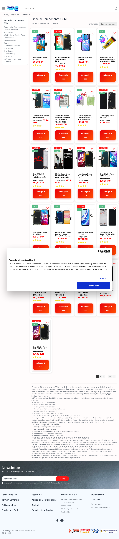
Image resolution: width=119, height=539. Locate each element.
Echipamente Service (12, 46)
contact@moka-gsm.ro (102, 507)
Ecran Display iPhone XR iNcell (85, 58)
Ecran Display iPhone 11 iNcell (40, 58)
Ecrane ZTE (8, 56)
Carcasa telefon (10, 40)
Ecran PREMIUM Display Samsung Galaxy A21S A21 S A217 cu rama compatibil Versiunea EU (40, 176)
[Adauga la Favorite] (47, 33)
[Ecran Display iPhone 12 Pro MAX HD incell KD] (85, 159)
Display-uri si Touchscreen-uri (15, 27)
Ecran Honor (8, 48)
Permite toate (93, 286)
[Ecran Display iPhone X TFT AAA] (107, 101)
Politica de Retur (9, 505)
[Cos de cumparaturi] (116, 8)
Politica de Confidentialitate (60, 483)
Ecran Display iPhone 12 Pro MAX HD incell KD (85, 175)
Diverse (6, 43)
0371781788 (98, 504)
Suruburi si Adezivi (11, 30)
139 (109, 376)
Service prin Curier (11, 510)
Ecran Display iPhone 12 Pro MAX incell (40, 348)
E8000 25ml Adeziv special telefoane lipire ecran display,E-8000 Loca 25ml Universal (107, 59)
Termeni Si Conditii (11, 500)
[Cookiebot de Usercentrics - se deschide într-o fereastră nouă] (100, 251)
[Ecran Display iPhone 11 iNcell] (40, 42)
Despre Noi (36, 495)
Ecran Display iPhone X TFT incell (85, 233)
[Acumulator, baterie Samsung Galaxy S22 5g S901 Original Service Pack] (63, 101)
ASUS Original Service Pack (14, 35)
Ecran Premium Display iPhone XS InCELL (41, 116)
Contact (35, 505)
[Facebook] (57, 521)
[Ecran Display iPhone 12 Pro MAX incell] (40, 332)
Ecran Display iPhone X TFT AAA (108, 116)
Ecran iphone (8, 51)
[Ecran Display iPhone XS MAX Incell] (107, 159)
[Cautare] (107, 8)
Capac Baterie (9, 38)
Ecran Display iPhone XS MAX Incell (107, 175)
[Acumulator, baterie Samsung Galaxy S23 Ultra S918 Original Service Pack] (85, 101)
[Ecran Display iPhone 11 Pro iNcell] (40, 217)
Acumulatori (8, 32)
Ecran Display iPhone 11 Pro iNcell (40, 233)
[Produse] (3, 8)
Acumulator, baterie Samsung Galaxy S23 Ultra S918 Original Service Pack (85, 117)
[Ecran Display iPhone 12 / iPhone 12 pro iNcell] (63, 42)
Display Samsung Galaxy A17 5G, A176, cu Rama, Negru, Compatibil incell (107, 234)
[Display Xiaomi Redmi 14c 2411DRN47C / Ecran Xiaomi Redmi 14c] (63, 159)
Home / (6, 15)
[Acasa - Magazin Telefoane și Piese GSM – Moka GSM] (13, 8)
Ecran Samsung (9, 54)
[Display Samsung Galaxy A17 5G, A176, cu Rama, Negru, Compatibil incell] (107, 217)
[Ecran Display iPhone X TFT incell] (85, 217)
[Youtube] (62, 521)
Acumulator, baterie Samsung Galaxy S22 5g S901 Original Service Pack (62, 117)
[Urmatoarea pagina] (114, 376)
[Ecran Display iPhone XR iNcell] (85, 42)
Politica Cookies (9, 495)
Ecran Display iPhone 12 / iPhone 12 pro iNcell (62, 59)
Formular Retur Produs (42, 510)
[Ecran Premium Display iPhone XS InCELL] (40, 101)
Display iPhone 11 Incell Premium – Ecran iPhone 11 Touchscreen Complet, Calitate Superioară (63, 234)
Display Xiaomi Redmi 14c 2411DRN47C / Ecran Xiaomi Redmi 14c (62, 176)
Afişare (103, 278)
